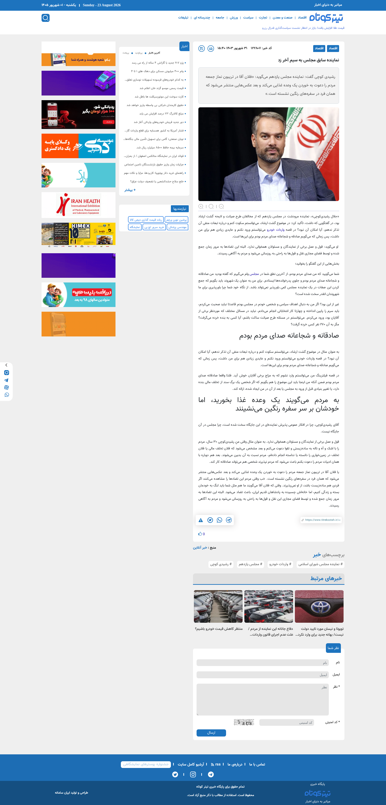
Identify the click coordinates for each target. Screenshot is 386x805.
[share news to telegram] (228, 520)
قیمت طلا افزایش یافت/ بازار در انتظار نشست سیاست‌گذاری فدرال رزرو (303, 28)
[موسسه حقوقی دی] (78, 147)
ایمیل (336, 674)
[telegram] (6, 380)
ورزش (234, 17)
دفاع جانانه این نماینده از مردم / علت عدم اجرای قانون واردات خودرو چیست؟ (270, 632)
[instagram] (6, 372)
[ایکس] (175, 774)
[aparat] (6, 387)
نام (338, 662)
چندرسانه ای (202, 17)
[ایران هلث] (78, 206)
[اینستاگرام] (191, 774)
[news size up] (201, 206)
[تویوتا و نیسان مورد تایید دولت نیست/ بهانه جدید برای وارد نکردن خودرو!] (319, 606)
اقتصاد (302, 17)
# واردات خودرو (280, 564)
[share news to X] (210, 520)
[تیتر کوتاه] (326, 18)
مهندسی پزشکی (177, 227)
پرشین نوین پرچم (176, 220)
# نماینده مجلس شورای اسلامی (320, 564)
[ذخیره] (201, 48)
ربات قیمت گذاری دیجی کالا (146, 220)
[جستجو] (46, 18)
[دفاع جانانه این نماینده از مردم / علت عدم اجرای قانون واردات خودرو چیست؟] (268, 606)
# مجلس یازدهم (250, 564)
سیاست (248, 17)
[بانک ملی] (78, 55)
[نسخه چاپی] (211, 48)
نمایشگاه (135, 227)
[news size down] (221, 206)
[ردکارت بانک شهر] (78, 116)
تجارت (263, 17)
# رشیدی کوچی (221, 564)
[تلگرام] (209, 774)
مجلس (254, 274)
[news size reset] (211, 206)
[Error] (200, 520)
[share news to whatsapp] (219, 520)
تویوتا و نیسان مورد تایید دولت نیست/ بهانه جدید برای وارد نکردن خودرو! (320, 632)
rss (217, 765)
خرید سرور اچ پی (154, 227)
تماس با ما (256, 765)
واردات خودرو (275, 229)
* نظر (336, 687)
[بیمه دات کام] (78, 84)
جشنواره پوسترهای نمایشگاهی (146, 764)
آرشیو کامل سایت (190, 765)
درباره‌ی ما (234, 765)
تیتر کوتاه (202, 786)
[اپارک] (78, 176)
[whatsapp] (6, 394)
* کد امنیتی (332, 722)
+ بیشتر (130, 190)
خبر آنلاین (200, 548)
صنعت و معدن (282, 17)
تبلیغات (183, 17)
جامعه (220, 17)
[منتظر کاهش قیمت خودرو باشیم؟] (218, 606)
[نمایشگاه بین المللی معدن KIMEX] (78, 236)
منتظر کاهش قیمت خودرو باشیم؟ (219, 629)
